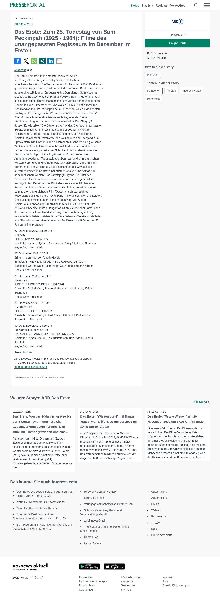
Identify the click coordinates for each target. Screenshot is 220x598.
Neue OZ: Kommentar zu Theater (37, 508)
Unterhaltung (159, 491)
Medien (171, 90)
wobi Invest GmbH (95, 520)
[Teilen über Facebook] (17, 61)
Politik (155, 504)
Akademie (127, 581)
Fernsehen (153, 90)
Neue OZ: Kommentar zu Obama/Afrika (40, 502)
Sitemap (126, 589)
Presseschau (159, 516)
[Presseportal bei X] (35, 577)
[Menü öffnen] (207, 5)
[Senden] (59, 61)
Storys (134, 5)
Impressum (85, 577)
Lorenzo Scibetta (94, 497)
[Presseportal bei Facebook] (31, 577)
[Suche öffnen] (196, 5)
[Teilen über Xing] (42, 61)
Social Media (87, 589)
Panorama (153, 98)
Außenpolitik (159, 497)
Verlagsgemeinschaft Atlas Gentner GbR (108, 504)
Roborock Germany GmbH (100, 491)
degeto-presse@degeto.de (30, 366)
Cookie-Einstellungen (176, 585)
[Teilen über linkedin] (50, 61)
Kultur (154, 528)
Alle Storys (176, 35)
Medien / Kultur (192, 90)
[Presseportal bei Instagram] (40, 577)
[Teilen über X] (26, 61)
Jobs (165, 581)
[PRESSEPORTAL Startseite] (27, 5)
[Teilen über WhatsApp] (34, 61)
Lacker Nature (92, 543)
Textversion (128, 585)
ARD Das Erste (23, 24)
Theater (156, 522)
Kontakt (167, 577)
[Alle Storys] (177, 27)
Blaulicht (147, 5)
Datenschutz (86, 585)
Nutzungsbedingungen (93, 581)
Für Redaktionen (131, 577)
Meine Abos (177, 5)
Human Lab (91, 537)
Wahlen (156, 510)
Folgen (173, 43)
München (20, 69)
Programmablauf (161, 535)
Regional (161, 5)
